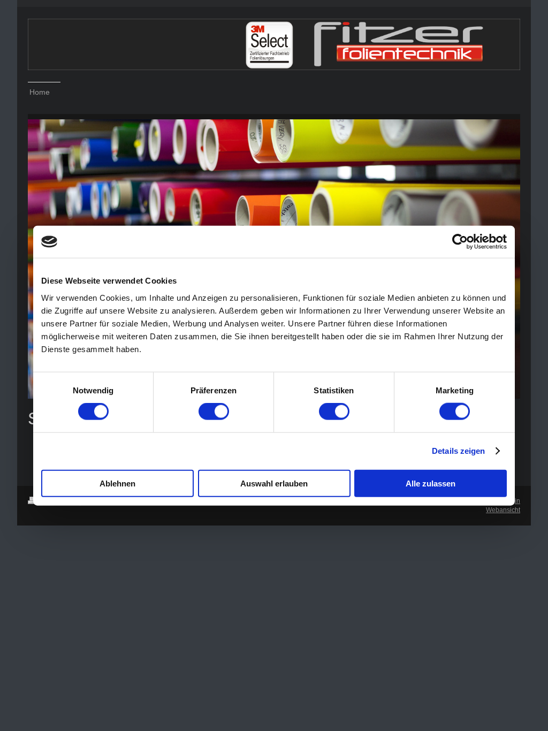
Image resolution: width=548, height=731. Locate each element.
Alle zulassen (430, 483)
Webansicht (503, 510)
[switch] (214, 411)
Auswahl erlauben (274, 483)
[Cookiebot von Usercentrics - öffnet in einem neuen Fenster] (460, 242)
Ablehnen (117, 483)
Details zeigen (458, 450)
